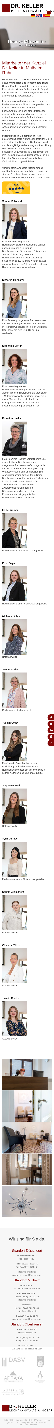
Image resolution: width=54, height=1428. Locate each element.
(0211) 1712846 (30, 1264)
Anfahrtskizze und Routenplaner (27, 1275)
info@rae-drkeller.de (27, 1272)
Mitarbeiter (30, 45)
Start (20, 45)
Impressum (41, 1422)
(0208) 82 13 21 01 (30, 1308)
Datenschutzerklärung (27, 1425)
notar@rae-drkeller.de (27, 1311)
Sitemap (30, 1422)
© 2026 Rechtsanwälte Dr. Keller (19, 1420)
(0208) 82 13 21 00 (30, 1296)
